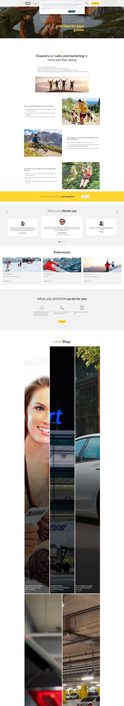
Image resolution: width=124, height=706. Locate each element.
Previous (7, 212)
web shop (29, 114)
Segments (35, 3)
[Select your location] (84, 3)
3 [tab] (62, 241)
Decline (79, 11)
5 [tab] (65, 241)
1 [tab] (59, 241)
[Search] (89, 3)
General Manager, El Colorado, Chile (62, 234)
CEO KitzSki (101, 232)
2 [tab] (61, 241)
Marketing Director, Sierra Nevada (22, 233)
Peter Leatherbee (62, 232)
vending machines (67, 70)
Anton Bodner (101, 231)
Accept (72, 11)
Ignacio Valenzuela (23, 232)
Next (117, 212)
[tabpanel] (62, 228)
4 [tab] (63, 241)
